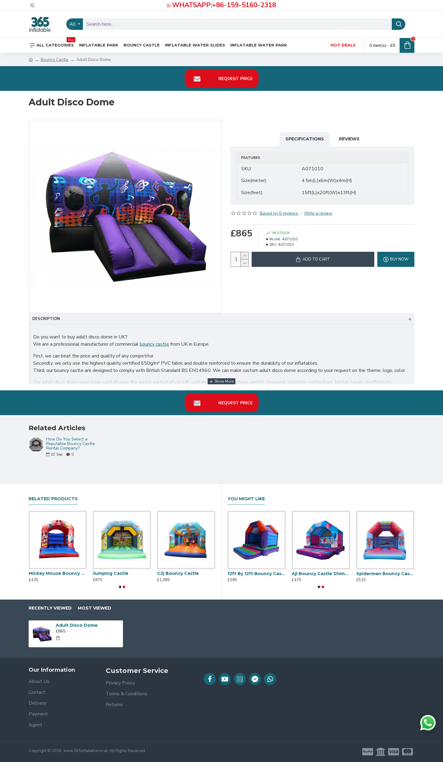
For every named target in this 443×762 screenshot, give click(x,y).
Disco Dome (336, 573)
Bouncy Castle (54, 59)
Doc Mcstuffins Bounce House (162, 573)
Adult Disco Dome (77, 625)
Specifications (304, 139)
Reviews (349, 139)
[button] (120, 587)
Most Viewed (94, 608)
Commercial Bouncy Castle (287, 573)
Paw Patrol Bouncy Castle (33, 573)
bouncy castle (154, 344)
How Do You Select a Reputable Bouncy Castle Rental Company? (70, 444)
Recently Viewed (50, 608)
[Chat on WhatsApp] (428, 723)
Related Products (53, 498)
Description (46, 319)
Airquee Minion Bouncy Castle (97, 573)
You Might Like (246, 498)
